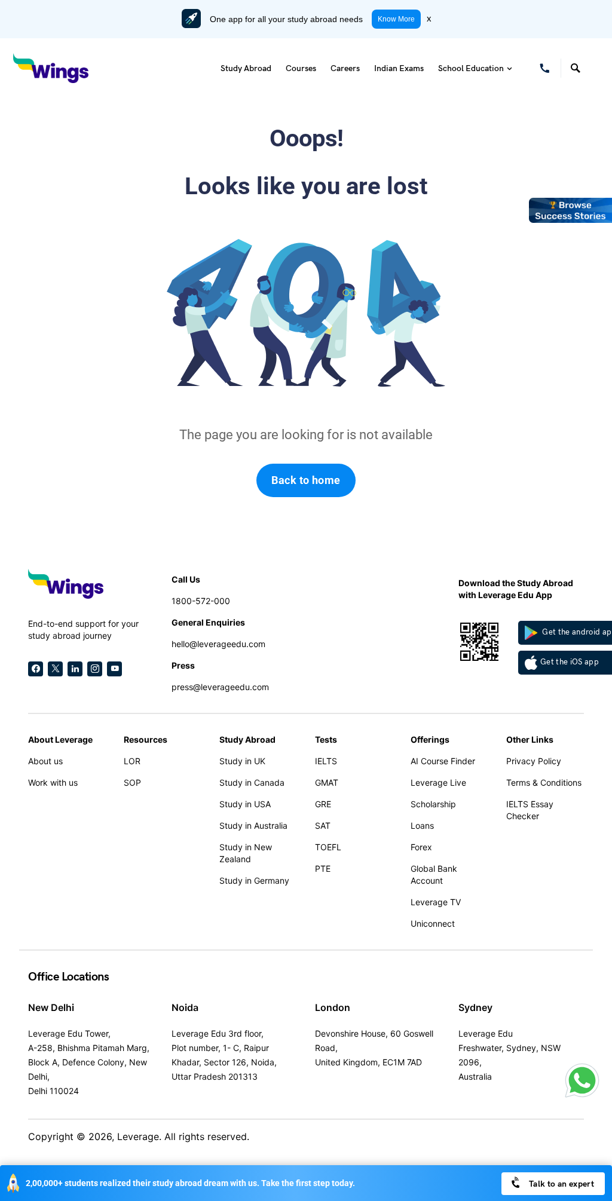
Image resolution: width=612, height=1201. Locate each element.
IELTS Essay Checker (529, 810)
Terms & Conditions (544, 782)
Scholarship (433, 804)
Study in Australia (253, 825)
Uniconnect (433, 923)
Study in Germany (254, 880)
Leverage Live (438, 782)
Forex (421, 847)
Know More (396, 19)
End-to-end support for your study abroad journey (83, 629)
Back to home (305, 480)
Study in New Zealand (245, 853)
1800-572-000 (201, 601)
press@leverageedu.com (220, 687)
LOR (132, 761)
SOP (132, 782)
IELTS (326, 761)
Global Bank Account (434, 874)
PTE (323, 868)
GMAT (326, 782)
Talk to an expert (560, 1184)
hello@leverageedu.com (218, 644)
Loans (422, 825)
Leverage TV (436, 902)
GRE (323, 804)
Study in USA (245, 804)
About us (45, 761)
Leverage (138, 1136)
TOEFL (328, 847)
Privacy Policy (533, 761)
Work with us (53, 782)
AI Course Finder (443, 761)
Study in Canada (251, 782)
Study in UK (242, 761)
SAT (323, 825)
